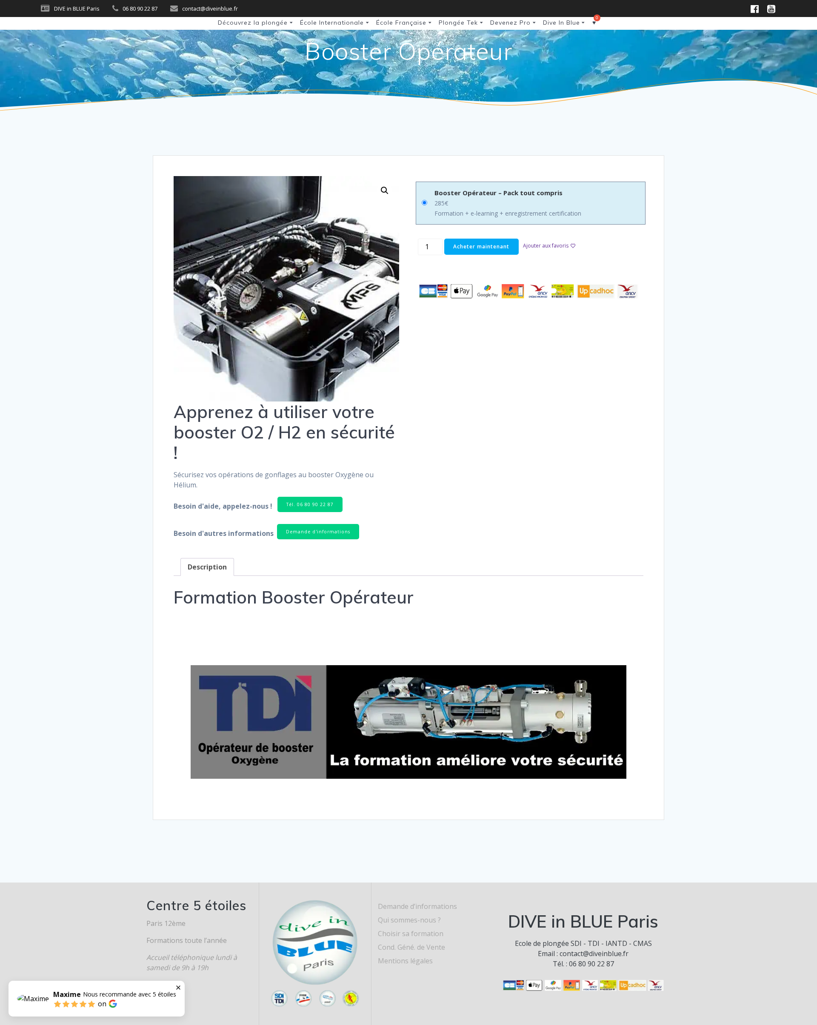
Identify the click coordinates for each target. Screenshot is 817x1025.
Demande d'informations (318, 532)
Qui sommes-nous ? (409, 920)
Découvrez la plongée (253, 22)
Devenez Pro (510, 22)
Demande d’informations (417, 906)
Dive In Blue (561, 22)
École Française (401, 22)
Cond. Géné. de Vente (411, 947)
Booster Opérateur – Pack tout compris (498, 192)
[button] (384, 190)
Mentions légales (405, 960)
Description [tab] (207, 567)
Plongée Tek (458, 22)
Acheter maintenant (481, 246)
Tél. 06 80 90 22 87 (310, 504)
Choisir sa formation (410, 933)
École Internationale (332, 22)
